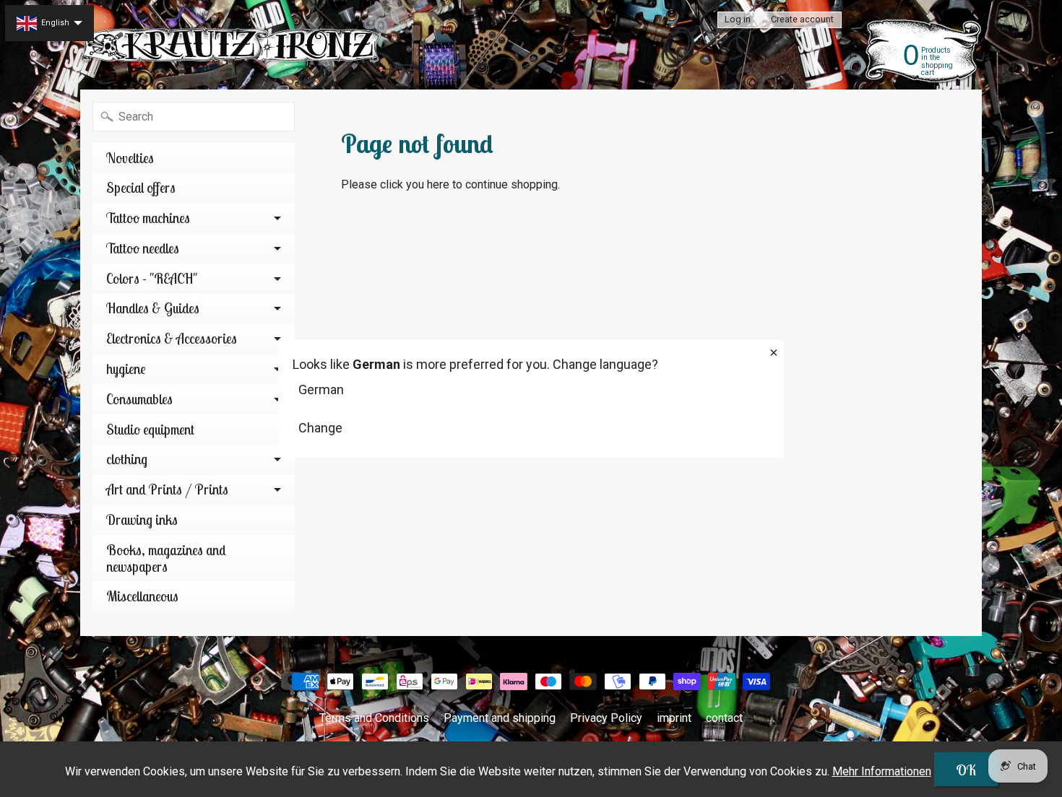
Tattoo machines (148, 218)
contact (724, 718)
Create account (802, 20)
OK (966, 770)
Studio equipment (150, 429)
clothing (126, 459)
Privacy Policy (606, 718)
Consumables (139, 399)
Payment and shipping (500, 718)
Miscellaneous (142, 596)
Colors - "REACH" (151, 278)
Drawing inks (142, 519)
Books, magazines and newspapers (166, 558)
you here (427, 184)
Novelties (130, 158)
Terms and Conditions (374, 718)
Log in (738, 20)
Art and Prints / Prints (167, 489)
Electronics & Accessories (171, 338)
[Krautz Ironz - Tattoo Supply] (232, 45)
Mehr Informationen (881, 771)
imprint (674, 718)
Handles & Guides (152, 308)
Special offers (141, 187)
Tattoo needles (142, 248)
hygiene (126, 369)
